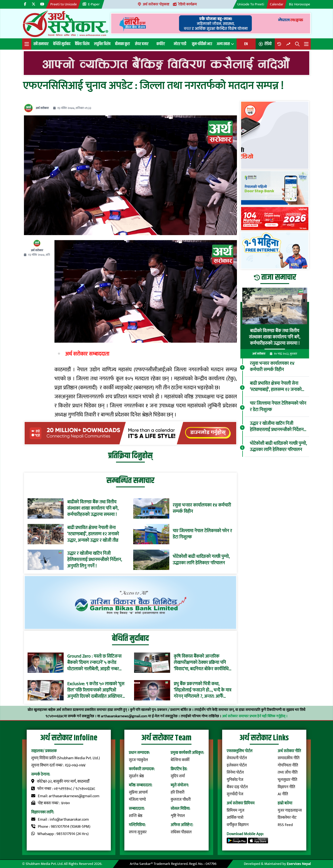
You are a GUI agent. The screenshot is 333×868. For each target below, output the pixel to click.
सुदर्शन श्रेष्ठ (136, 776)
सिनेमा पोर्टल (235, 772)
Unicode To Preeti (250, 4)
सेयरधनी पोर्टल (237, 758)
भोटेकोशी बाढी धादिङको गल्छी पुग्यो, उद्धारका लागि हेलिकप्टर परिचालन (201, 559)
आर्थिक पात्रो (235, 817)
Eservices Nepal (299, 864)
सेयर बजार (141, 44)
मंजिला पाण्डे (137, 799)
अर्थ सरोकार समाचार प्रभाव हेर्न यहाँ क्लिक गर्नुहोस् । (255, 716)
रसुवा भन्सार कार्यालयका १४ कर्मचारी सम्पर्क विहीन (202, 508)
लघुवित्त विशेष (102, 44)
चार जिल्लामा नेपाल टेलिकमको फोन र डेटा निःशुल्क (202, 534)
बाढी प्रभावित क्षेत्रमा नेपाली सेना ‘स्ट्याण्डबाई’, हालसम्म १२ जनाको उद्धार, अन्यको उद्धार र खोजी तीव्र (93, 534)
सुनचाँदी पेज (235, 794)
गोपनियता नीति (288, 765)
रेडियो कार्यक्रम (187, 4)
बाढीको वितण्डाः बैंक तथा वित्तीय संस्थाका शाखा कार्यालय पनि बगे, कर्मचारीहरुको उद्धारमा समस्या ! (92, 508)
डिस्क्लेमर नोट (287, 817)
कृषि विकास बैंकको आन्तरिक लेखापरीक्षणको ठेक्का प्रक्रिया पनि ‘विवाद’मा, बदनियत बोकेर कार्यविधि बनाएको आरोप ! (201, 662)
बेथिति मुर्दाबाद (61, 44)
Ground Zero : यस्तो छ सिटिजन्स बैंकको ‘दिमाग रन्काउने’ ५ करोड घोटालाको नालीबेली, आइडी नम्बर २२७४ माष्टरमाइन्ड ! (94, 662)
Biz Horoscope (299, 4)
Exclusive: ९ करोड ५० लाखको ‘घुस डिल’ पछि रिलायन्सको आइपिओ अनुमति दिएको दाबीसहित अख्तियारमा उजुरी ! (96, 690)
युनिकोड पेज (235, 779)
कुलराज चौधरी (181, 799)
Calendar (276, 4)
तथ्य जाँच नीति (288, 772)
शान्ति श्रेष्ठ (135, 815)
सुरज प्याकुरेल (138, 760)
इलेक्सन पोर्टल (237, 765)
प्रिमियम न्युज (235, 810)
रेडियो (268, 44)
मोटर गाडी (180, 44)
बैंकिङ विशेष (82, 44)
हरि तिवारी (177, 792)
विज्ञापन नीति (286, 787)
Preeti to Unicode (63, 4)
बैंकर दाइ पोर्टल (237, 787)
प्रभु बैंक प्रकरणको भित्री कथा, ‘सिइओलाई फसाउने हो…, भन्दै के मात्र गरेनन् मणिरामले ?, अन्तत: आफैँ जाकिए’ (202, 690)
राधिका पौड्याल (181, 832)
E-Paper (94, 4)
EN (246, 44)
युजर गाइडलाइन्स (290, 810)
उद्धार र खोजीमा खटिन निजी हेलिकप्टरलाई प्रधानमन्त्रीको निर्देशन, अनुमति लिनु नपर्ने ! (94, 559)
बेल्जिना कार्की (180, 760)
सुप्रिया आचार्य (138, 792)
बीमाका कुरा (122, 44)
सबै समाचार (41, 44)
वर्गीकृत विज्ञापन (238, 825)
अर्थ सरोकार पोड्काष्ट (156, 4)
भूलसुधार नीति (287, 779)
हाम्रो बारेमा (285, 803)
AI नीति (283, 794)
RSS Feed (285, 825)
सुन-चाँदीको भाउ (202, 44)
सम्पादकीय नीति (289, 758)
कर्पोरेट (161, 44)
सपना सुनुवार (138, 832)
